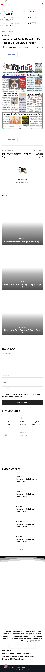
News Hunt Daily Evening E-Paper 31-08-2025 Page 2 (11, 155)
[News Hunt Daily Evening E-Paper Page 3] (22, 313)
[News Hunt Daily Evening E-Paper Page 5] (8, 539)
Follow (22, 416)
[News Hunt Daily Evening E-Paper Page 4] (8, 524)
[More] (29, 54)
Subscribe (36, 416)
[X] (25, 645)
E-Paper (10, 32)
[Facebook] (22, 186)
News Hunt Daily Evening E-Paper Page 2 (22, 286)
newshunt (12, 47)
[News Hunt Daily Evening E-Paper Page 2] (22, 267)
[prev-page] (3, 339)
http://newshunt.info (22, 182)
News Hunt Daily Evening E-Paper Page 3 (22, 331)
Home (4, 32)
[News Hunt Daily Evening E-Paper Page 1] (22, 222)
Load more (22, 549)
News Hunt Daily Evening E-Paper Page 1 (22, 241)
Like (9, 416)
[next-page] (7, 339)
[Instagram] (19, 645)
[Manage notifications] (6, 666)
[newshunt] (4, 47)
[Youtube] (32, 645)
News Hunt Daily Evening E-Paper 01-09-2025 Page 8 (33, 155)
